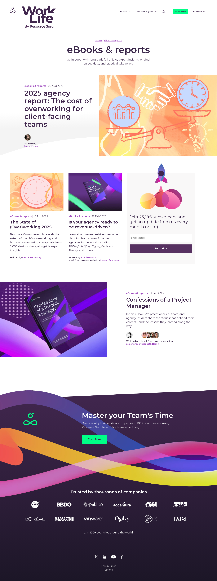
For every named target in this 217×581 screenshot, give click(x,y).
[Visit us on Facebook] (122, 557)
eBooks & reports (113, 40)
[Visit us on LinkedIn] (104, 557)
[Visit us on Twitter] (96, 557)
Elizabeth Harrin (150, 344)
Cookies (109, 569)
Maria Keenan (31, 146)
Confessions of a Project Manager (159, 303)
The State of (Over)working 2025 (31, 225)
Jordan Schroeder (110, 260)
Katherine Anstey (31, 257)
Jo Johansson (88, 257)
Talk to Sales (198, 11)
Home (98, 40)
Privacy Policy (108, 566)
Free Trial (180, 11)
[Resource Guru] (32, 17)
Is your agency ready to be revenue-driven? (93, 225)
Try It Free (94, 439)
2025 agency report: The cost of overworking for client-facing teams (58, 108)
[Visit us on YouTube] (113, 557)
